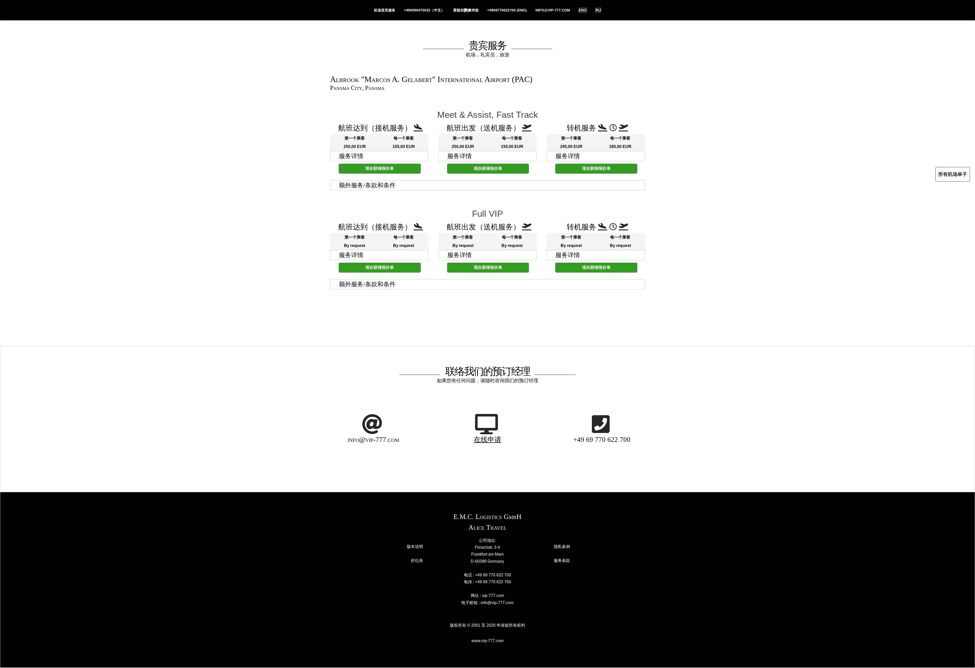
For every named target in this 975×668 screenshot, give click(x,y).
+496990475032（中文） (424, 10)
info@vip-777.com (552, 10)
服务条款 (562, 560)
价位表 (417, 560)
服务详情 (351, 156)
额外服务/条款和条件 (367, 185)
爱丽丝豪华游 (466, 10)
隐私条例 (562, 546)
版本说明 (415, 546)
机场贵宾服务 (384, 10)
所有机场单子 (952, 174)
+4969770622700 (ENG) (507, 10)
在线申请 (487, 439)
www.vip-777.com (487, 641)
